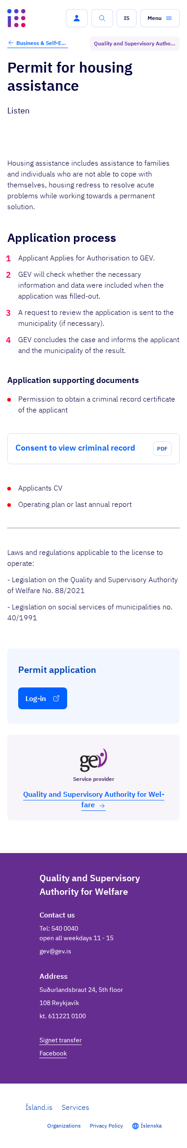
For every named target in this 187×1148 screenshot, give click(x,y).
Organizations (64, 1125)
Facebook (53, 1053)
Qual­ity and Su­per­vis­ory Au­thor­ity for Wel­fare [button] (93, 799)
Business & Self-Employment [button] (42, 42)
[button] (77, 18)
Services (75, 1107)
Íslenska (151, 1125)
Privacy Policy (106, 1125)
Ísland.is (39, 1107)
